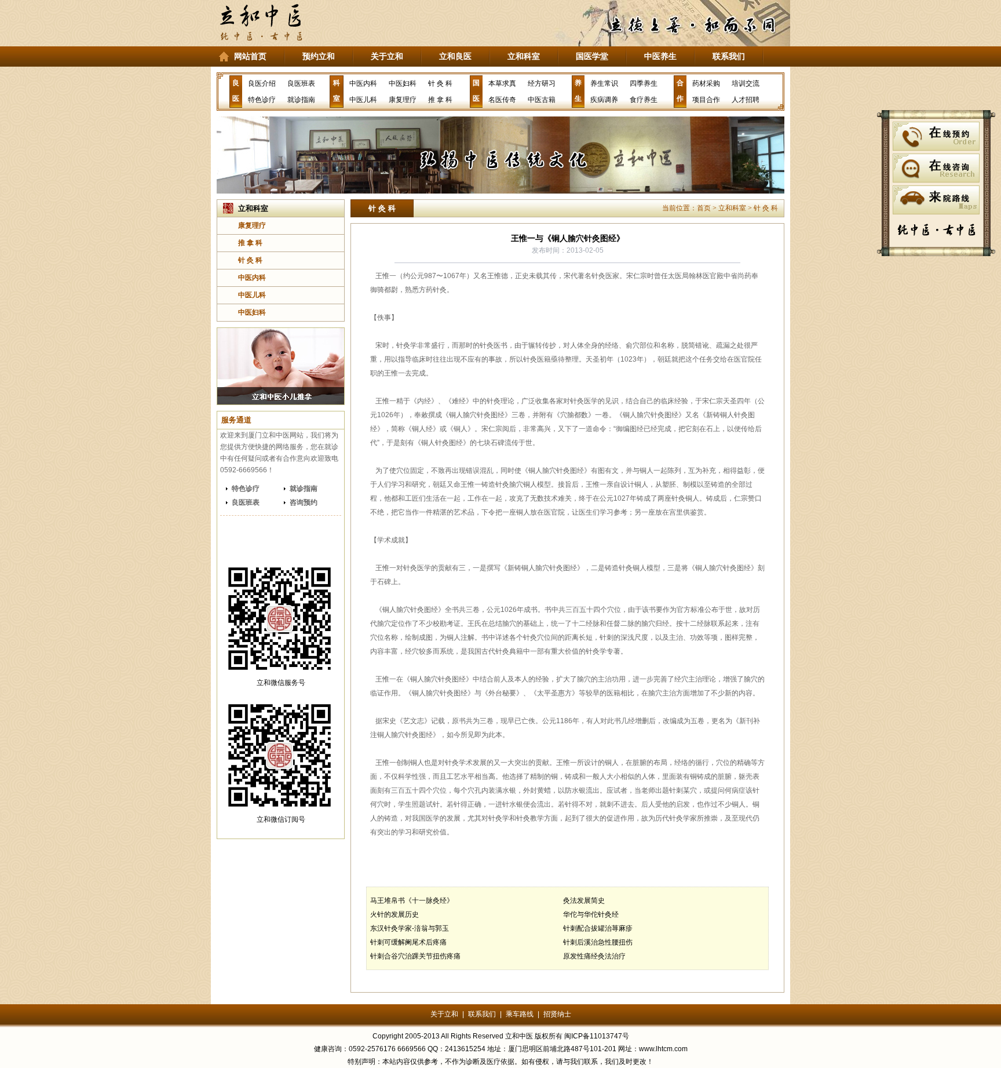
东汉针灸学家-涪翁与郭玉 (409, 928)
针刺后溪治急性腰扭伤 (598, 942)
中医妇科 (403, 83)
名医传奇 (502, 100)
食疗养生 (643, 100)
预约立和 (318, 56)
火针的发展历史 (394, 914)
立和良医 (455, 56)
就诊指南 (301, 100)
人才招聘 (745, 100)
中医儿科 (363, 100)
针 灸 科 (440, 83)
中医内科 (363, 83)
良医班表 (301, 83)
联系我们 (729, 56)
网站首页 (250, 56)
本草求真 (502, 83)
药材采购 (706, 83)
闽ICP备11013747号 (596, 1036)
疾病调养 (604, 100)
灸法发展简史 (584, 900)
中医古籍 (542, 100)
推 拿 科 (440, 100)
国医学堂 (592, 56)
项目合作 (706, 100)
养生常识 (604, 83)
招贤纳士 (557, 1014)
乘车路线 (520, 1014)
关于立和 (387, 56)
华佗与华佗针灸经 (591, 914)
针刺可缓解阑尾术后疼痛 (408, 942)
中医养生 (660, 56)
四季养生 (643, 83)
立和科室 (523, 56)
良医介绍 (262, 83)
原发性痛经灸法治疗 (594, 956)
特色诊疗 (262, 100)
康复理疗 (403, 100)
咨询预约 (303, 502)
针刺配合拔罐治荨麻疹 (598, 928)
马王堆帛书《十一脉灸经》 (412, 900)
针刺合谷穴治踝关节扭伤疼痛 (415, 956)
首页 (704, 208)
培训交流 (745, 83)
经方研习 (542, 83)
